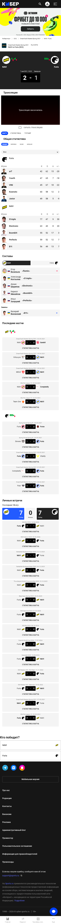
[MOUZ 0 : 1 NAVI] (14, 59)
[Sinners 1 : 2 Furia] (48, 59)
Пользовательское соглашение (17, 846)
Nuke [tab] (22, 144)
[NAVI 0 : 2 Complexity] (11, 332)
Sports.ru (9, 883)
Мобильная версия (30, 779)
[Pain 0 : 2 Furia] (44, 59)
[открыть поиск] (40, 4)
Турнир (27, 133)
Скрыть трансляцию (33, 128)
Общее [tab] (4, 144)
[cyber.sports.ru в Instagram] (22, 768)
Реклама (6, 822)
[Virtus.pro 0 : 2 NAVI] (15, 59)
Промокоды (8, 862)
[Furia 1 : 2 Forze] (49, 60)
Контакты (7, 806)
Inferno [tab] (13, 144)
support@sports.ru (10, 875)
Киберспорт (6, 38)
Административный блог (14, 830)
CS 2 (15, 38)
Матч (4, 133)
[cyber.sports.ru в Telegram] (5, 768)
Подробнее (19, 900)
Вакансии (6, 814)
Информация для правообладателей (19, 854)
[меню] (55, 4)
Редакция (7, 798)
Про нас (6, 790)
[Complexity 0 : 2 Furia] (11, 415)
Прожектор (7, 838)
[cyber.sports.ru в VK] (14, 768)
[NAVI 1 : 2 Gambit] (16, 60)
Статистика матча (30, 348)
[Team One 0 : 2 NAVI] (11, 59)
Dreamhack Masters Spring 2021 (30, 38)
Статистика (15, 133)
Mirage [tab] (29, 144)
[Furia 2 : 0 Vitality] (47, 59)
